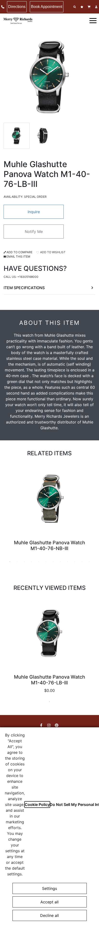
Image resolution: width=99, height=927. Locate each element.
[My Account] (97, 6)
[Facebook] (41, 725)
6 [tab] (45, 561)
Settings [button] (49, 888)
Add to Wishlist (52, 252)
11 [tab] (82, 561)
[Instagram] (49, 725)
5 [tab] (38, 561)
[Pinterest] (57, 725)
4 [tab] (31, 561)
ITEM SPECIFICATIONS (24, 287)
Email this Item (18, 256)
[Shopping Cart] (89, 6)
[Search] (75, 6)
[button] (93, 20)
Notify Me (34, 231)
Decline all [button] (49, 915)
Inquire (34, 211)
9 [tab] (67, 561)
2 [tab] (17, 561)
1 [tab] (9, 561)
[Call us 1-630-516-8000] (3, 6)
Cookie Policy (37, 804)
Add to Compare (19, 252)
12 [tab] (89, 561)
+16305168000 (27, 277)
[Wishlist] (82, 6)
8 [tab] (60, 561)
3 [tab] (24, 561)
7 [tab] (53, 561)
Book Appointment (46, 7)
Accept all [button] (49, 902)
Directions (16, 7)
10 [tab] (74, 561)
